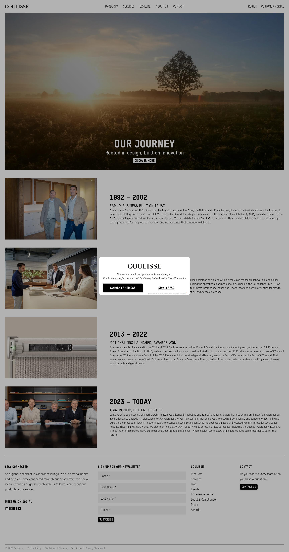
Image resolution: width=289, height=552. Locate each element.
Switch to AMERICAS (122, 288)
